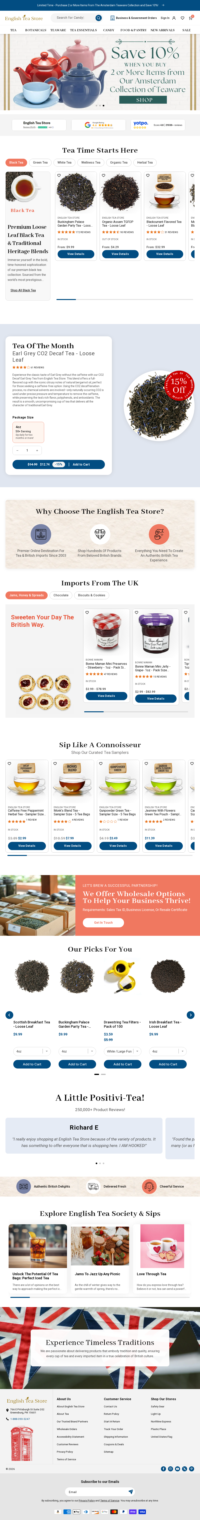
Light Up (156, 1413)
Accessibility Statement (70, 1436)
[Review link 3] (157, 125)
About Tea (63, 1413)
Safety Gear (157, 1406)
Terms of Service (66, 1459)
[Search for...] (99, 18)
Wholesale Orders (67, 1429)
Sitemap (108, 1451)
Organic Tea (119, 162)
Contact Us (110, 1406)
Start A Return (112, 1421)
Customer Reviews (67, 1444)
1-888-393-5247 (20, 1418)
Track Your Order (113, 1429)
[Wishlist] (182, 18)
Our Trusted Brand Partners (72, 1421)
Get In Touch (103, 922)
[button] (191, 18)
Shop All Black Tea (23, 290)
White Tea (64, 162)
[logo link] (27, 1400)
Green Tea (40, 162)
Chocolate (61, 595)
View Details (76, 254)
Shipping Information (116, 1436)
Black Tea (16, 162)
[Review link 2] (98, 125)
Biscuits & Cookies (91, 595)
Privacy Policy (65, 1451)
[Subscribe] (130, 1491)
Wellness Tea (90, 162)
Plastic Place (158, 1429)
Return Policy (111, 1413)
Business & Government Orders (136, 18)
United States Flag (161, 1436)
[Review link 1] (39, 125)
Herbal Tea (145, 162)
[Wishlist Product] (59, 176)
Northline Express (161, 1421)
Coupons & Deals (114, 1444)
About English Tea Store (70, 1406)
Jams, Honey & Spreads (26, 595)
